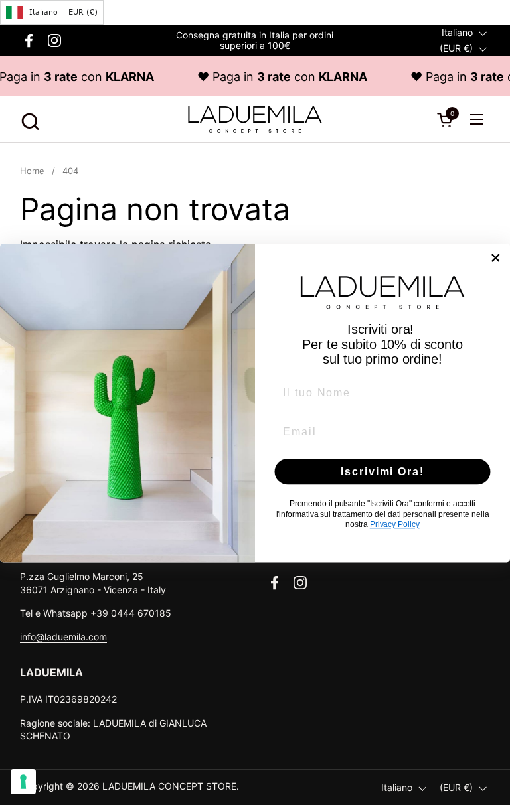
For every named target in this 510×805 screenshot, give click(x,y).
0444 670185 (141, 613)
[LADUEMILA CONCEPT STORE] (254, 119)
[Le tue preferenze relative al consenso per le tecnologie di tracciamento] (23, 781)
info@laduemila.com (63, 636)
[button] (28, 119)
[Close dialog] (496, 257)
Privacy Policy (395, 524)
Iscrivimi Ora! (382, 470)
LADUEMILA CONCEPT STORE (169, 786)
